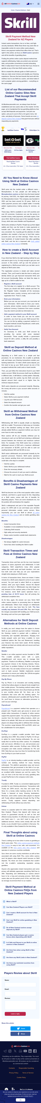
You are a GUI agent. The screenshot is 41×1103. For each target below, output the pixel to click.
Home (13, 10)
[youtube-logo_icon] (26, 1051)
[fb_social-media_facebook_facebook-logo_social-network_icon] (35, 1051)
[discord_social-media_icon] (21, 1051)
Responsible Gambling (26, 1068)
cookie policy (28, 1096)
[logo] (11, 4)
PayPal (4, 760)
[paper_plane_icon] (5, 1051)
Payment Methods (21, 10)
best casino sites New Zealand (25, 848)
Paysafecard (6, 708)
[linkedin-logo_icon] (30, 1051)
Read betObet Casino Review (13, 162)
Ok (20, 1100)
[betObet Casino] (13, 140)
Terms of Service (28, 1073)
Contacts (12, 1068)
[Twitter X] (15, 1051)
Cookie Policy (21, 1077)
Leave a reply (15, 1014)
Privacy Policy (13, 1073)
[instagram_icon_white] (10, 1051)
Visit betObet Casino (13, 158)
